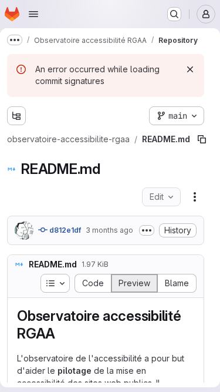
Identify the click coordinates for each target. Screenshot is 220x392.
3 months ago (109, 206)
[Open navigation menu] (33, 14)
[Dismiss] (190, 69)
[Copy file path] (177, 115)
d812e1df (64, 206)
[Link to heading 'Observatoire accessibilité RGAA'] (62, 310)
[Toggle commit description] (146, 207)
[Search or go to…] (174, 14)
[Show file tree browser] (16, 115)
